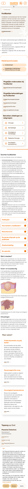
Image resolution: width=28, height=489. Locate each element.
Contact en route (6, 440)
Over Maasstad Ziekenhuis (8, 443)
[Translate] (20, 3)
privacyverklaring (6, 482)
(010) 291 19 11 (5, 437)
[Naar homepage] (14, 4)
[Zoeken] (25, 3)
